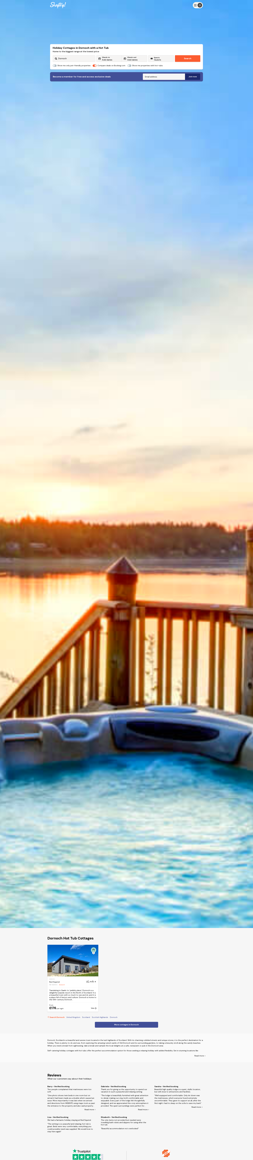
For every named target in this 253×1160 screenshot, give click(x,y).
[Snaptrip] (58, 5)
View (93, 1008)
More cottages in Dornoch (126, 1024)
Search (187, 58)
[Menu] (198, 5)
